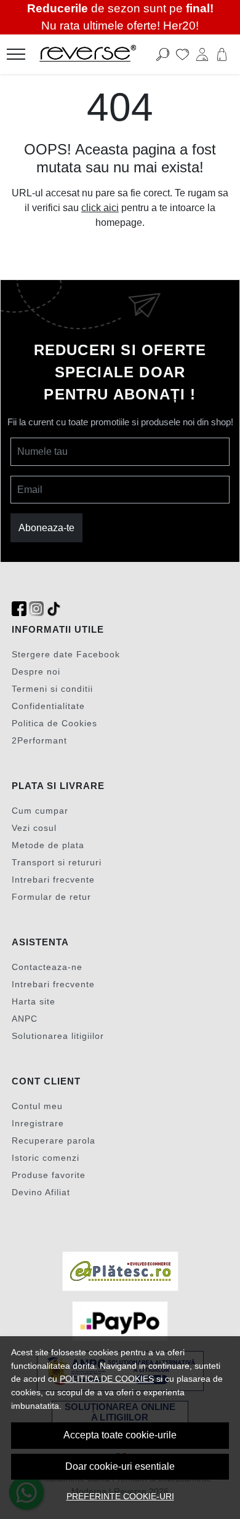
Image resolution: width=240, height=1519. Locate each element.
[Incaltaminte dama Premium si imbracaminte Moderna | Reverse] (101, 54)
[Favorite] (182, 54)
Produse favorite (49, 1175)
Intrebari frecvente (53, 879)
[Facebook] (19, 609)
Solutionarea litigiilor (58, 1036)
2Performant (39, 740)
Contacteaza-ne (47, 967)
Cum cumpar (40, 811)
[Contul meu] (202, 54)
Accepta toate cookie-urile (120, 1435)
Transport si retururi (57, 862)
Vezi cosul (34, 828)
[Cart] (221, 54)
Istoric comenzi (45, 1158)
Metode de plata (48, 845)
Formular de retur (51, 897)
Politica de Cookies (54, 723)
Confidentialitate (48, 706)
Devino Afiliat (41, 1192)
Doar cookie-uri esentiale (120, 1466)
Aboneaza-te (46, 528)
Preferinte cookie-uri (120, 1496)
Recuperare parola (53, 1140)
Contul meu (37, 1106)
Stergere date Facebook (66, 654)
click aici (100, 207)
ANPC (25, 1019)
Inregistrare (38, 1123)
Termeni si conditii (52, 689)
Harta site (33, 1001)
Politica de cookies (107, 1379)
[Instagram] (36, 609)
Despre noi (36, 671)
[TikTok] (53, 609)
